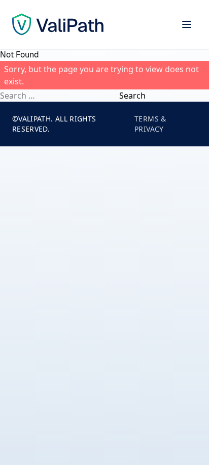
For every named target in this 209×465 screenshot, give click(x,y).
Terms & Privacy (150, 124)
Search (132, 95)
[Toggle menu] (187, 24)
